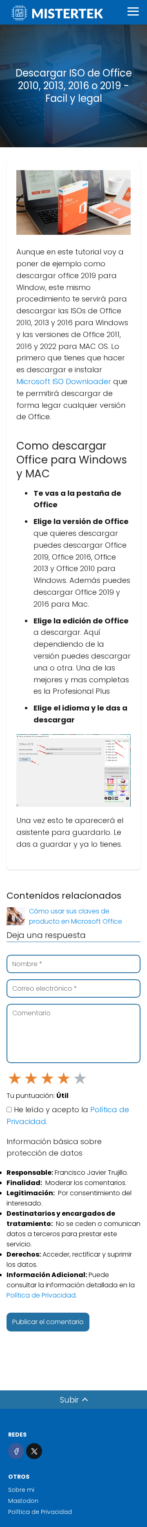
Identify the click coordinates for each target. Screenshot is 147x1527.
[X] (34, 1451)
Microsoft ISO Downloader (63, 381)
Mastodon (23, 1501)
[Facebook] (16, 1451)
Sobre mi (21, 1490)
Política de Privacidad (41, 1295)
